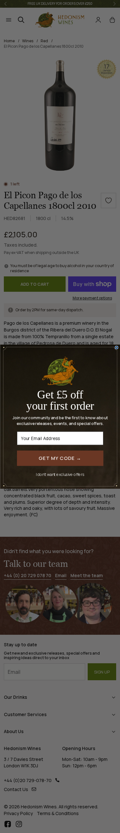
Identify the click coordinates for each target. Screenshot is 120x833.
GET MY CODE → (60, 457)
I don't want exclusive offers (60, 474)
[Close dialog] (116, 347)
